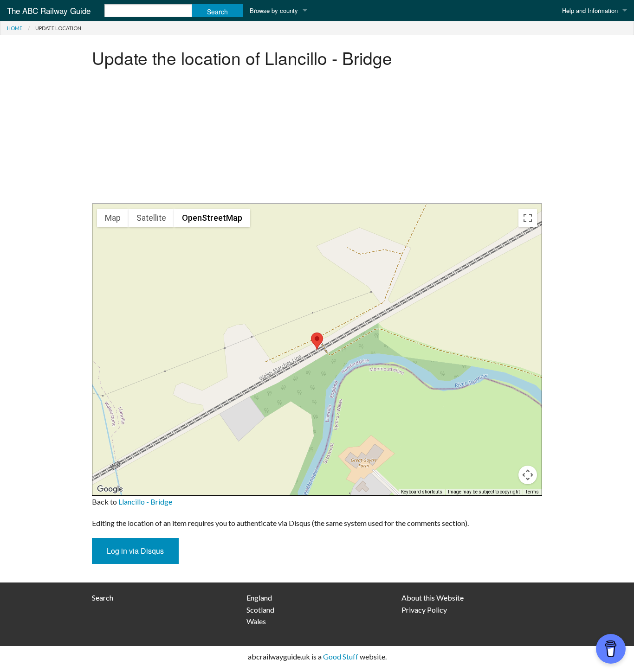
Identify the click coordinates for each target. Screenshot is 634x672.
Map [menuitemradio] (113, 218)
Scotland (260, 609)
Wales (256, 621)
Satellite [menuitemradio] (151, 218)
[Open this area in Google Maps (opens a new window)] (110, 489)
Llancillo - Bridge (145, 501)
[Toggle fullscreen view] (527, 218)
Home (14, 28)
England (259, 597)
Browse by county (274, 10)
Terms (532, 491)
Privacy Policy (424, 609)
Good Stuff (340, 656)
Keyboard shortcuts (421, 491)
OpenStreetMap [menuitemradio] (212, 218)
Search (102, 597)
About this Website (432, 597)
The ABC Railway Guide (49, 10)
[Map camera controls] (527, 475)
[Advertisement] (317, 139)
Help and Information (590, 10)
